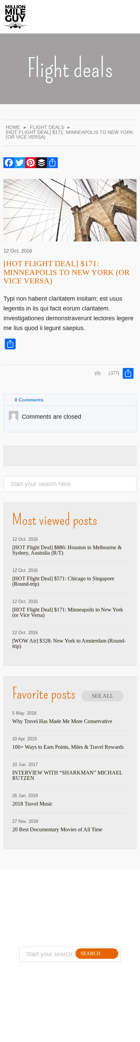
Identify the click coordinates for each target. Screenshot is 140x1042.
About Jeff (40, 897)
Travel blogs (93, 913)
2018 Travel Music (32, 804)
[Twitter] (19, 162)
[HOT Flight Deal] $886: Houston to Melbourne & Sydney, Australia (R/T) (67, 550)
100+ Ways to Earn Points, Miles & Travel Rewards (68, 747)
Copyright (40, 921)
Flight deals (47, 127)
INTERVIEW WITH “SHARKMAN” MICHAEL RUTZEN (67, 775)
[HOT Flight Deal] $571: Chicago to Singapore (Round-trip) (63, 581)
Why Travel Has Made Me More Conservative (62, 721)
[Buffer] (41, 162)
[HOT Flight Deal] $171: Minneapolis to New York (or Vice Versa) (66, 272)
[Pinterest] (30, 162)
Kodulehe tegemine (52, 1033)
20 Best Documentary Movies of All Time (57, 829)
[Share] (52, 162)
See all (102, 696)
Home (13, 127)
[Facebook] (8, 162)
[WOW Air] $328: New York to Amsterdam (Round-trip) (69, 643)
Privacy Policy (40, 913)
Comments (29, 399)
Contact (40, 905)
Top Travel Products (93, 897)
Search (91, 953)
